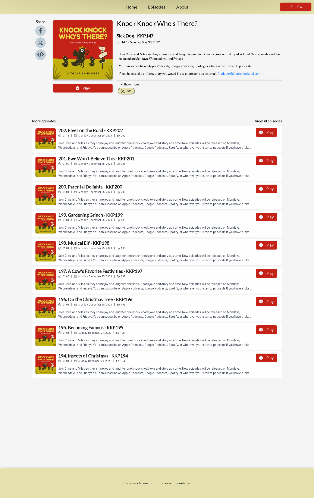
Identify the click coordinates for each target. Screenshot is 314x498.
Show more (131, 84)
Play (86, 88)
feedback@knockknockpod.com (239, 73)
